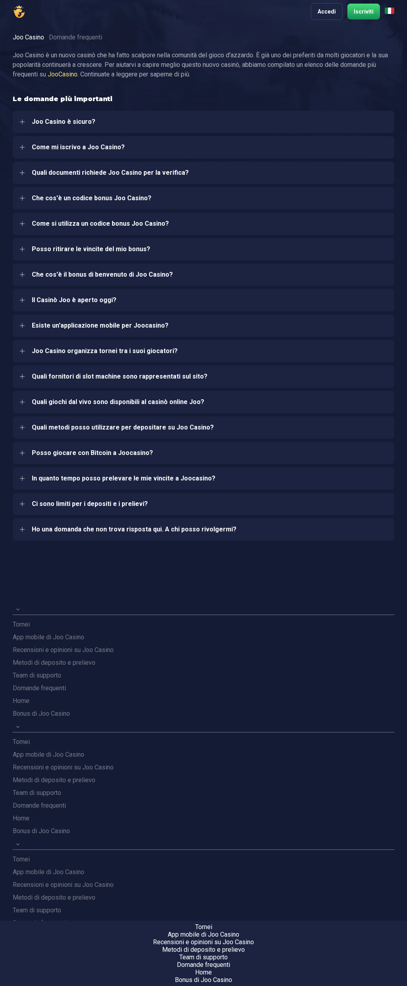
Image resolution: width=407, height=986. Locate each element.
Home (21, 701)
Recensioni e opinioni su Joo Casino (63, 650)
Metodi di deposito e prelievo (54, 662)
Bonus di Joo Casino (41, 713)
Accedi (327, 11)
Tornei (21, 624)
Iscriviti (364, 11)
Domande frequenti (39, 688)
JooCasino (63, 74)
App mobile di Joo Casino (48, 637)
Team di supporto (37, 675)
